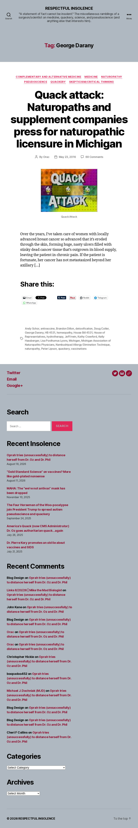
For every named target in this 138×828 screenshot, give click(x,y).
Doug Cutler (101, 328)
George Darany (34, 332)
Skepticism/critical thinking (91, 81)
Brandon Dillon (65, 328)
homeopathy (64, 332)
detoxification (84, 328)
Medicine (91, 76)
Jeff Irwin (70, 336)
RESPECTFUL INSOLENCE (69, 8)
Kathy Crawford (87, 336)
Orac (46, 157)
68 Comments (94, 157)
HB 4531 (50, 332)
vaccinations (79, 348)
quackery (64, 348)
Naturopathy (111, 76)
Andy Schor (32, 328)
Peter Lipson (49, 348)
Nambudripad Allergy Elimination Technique (83, 344)
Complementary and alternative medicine (48, 76)
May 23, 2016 (67, 157)
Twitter (13, 372)
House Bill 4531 (83, 332)
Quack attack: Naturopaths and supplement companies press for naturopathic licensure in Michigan (69, 119)
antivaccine (48, 328)
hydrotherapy (55, 336)
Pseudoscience (35, 81)
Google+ (15, 385)
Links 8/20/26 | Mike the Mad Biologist (34, 590)
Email (12, 379)
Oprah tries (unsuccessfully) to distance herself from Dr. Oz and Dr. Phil (39, 661)
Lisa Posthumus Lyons (54, 340)
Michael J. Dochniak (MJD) (26, 690)
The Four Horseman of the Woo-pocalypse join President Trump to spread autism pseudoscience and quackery (37, 509)
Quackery (58, 81)
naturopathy (32, 348)
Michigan (74, 340)
